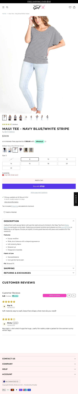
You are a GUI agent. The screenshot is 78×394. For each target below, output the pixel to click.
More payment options (39, 192)
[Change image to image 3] (15, 117)
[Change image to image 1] (4, 117)
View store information (11, 202)
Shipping (14, 206)
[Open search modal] (7, 7)
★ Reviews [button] (76, 199)
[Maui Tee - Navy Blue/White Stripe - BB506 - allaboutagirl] (39, 65)
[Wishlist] (70, 7)
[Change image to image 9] (47, 117)
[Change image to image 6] (31, 117)
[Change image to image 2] (10, 117)
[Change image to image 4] (20, 117)
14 (11, 163)
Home (4, 13)
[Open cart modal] (74, 7)
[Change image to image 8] (42, 117)
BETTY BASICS (9, 132)
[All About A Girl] (39, 7)
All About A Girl (18, 385)
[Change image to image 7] (37, 117)
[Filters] (69, 295)
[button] (6, 124)
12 (67, 159)
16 (29, 163)
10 (48, 159)
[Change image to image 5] (26, 117)
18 (48, 163)
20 (67, 163)
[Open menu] (3, 7)
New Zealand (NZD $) (11, 381)
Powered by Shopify (30, 385)
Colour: (13, 146)
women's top (66, 227)
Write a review (54, 295)
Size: (4, 155)
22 (11, 168)
